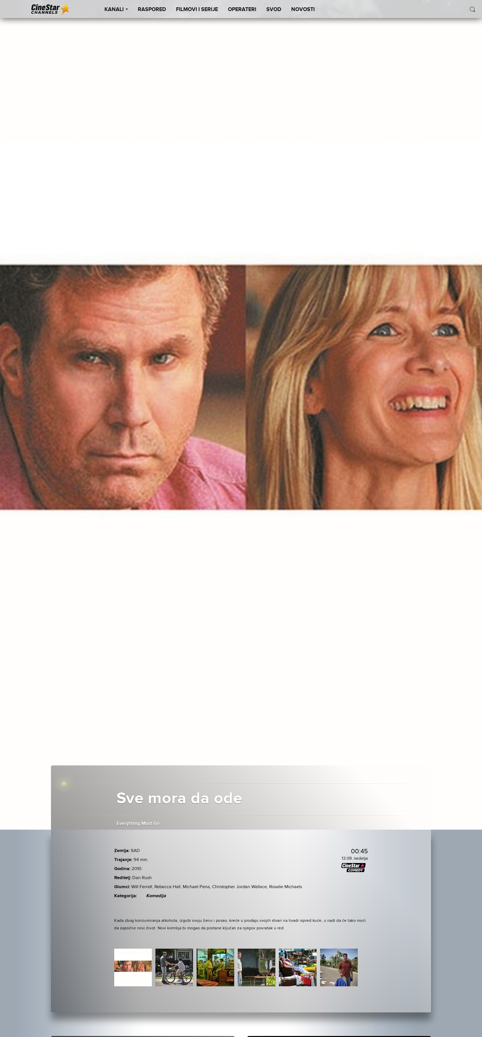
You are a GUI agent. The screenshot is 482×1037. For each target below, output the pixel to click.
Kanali (114, 9)
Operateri (242, 9)
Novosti (303, 9)
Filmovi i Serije (197, 9)
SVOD (273, 9)
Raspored (152, 9)
